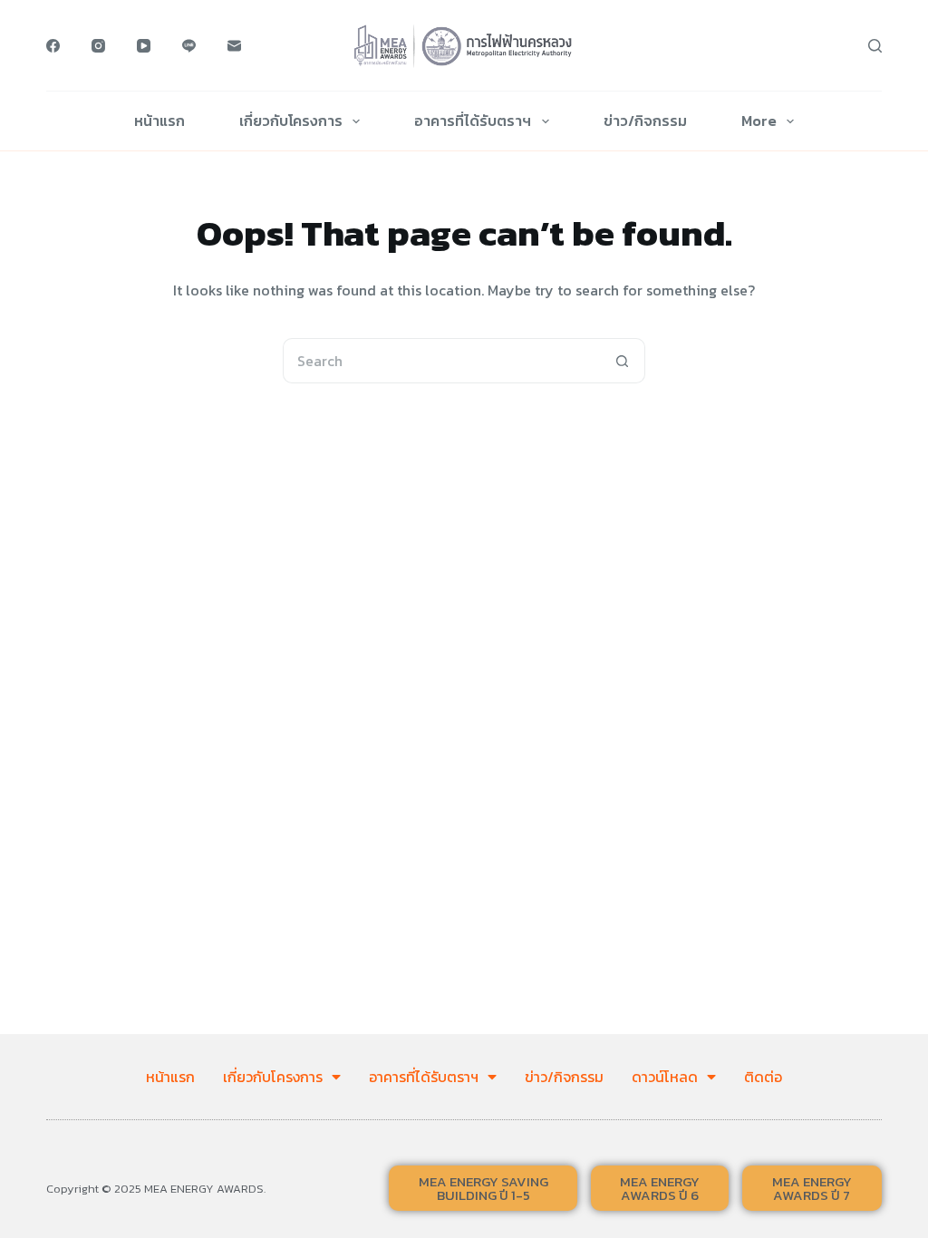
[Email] (234, 46)
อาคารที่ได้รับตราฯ (472, 120)
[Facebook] (53, 46)
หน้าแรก (159, 120)
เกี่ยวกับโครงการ (291, 120)
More (759, 120)
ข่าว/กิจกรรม (645, 120)
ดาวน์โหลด (665, 1077)
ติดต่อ (763, 1077)
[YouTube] (143, 46)
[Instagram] (98, 46)
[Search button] (622, 360)
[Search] (875, 46)
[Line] (189, 46)
